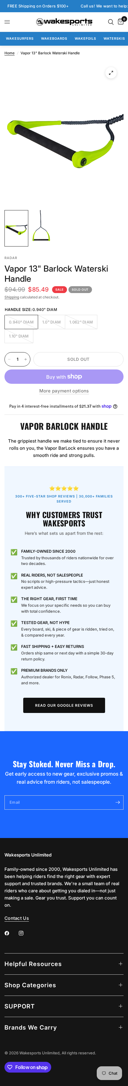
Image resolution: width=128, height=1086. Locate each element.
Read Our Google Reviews (64, 705)
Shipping (11, 297)
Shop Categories (30, 985)
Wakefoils (85, 38)
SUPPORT (19, 1006)
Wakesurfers (20, 38)
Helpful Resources (33, 964)
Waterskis (114, 38)
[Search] (111, 22)
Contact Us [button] (16, 918)
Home (9, 53)
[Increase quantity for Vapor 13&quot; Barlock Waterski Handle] (25, 359)
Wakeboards (54, 38)
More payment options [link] (64, 390)
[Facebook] (11, 933)
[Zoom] (111, 72)
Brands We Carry (30, 1027)
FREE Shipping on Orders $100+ (32, 6)
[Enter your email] (118, 802)
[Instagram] (25, 933)
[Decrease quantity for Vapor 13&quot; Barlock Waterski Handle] (9, 359)
